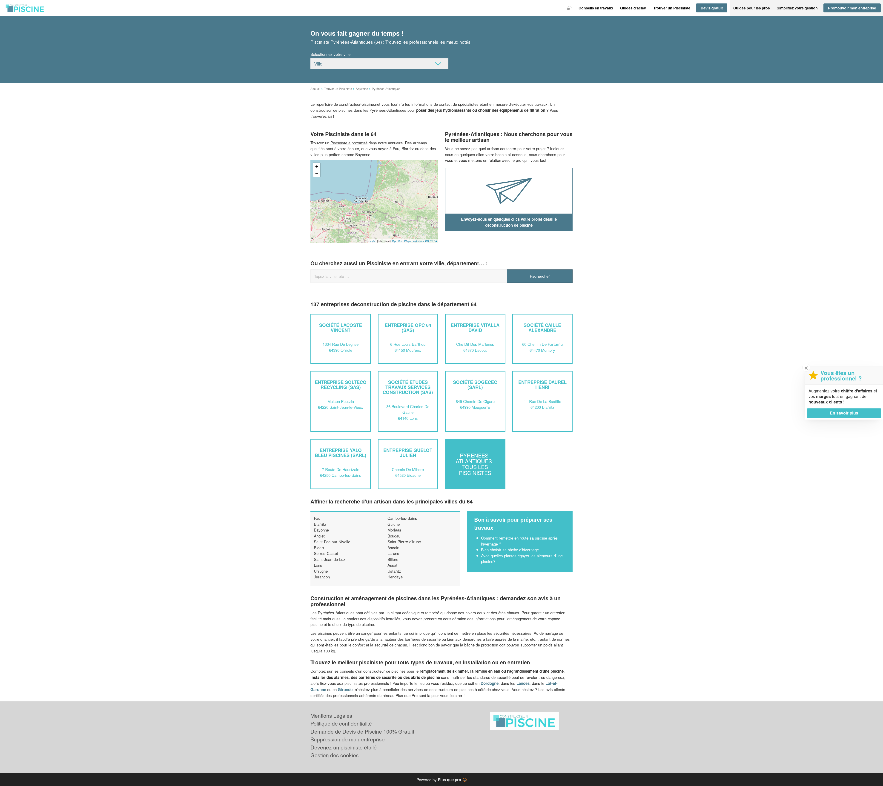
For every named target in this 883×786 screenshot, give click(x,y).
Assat (392, 565)
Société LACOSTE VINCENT (340, 327)
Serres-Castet (326, 553)
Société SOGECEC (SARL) (475, 384)
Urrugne (321, 571)
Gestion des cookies (334, 755)
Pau (317, 518)
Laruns (393, 553)
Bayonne (321, 530)
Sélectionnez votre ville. (331, 54)
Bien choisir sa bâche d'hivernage (510, 549)
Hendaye (395, 577)
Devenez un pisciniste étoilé (343, 747)
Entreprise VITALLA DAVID (475, 327)
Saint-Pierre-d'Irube (404, 541)
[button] (596, 8)
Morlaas (394, 530)
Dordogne (490, 683)
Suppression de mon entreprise (347, 739)
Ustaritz (394, 571)
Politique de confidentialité (341, 723)
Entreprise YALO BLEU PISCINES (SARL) (340, 452)
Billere (392, 559)
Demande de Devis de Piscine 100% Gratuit (362, 731)
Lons (318, 565)
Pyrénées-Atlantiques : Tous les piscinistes (475, 464)
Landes (523, 683)
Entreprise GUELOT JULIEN (407, 452)
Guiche (393, 524)
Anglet (319, 536)
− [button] (316, 173)
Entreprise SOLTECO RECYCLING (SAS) (341, 384)
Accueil (315, 88)
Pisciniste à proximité (348, 143)
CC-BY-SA (431, 241)
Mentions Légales (331, 715)
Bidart (319, 547)
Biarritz (320, 524)
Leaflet (372, 241)
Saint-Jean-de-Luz (329, 559)
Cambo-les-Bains (402, 518)
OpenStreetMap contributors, (408, 241)
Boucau (393, 536)
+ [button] (316, 166)
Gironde (345, 689)
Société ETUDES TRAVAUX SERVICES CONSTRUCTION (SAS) (408, 387)
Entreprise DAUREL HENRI (542, 384)
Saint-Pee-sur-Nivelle (332, 541)
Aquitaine (362, 88)
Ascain (393, 547)
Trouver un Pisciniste (338, 88)
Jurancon (322, 577)
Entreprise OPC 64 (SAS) (408, 327)
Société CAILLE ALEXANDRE (542, 327)
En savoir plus (844, 413)
